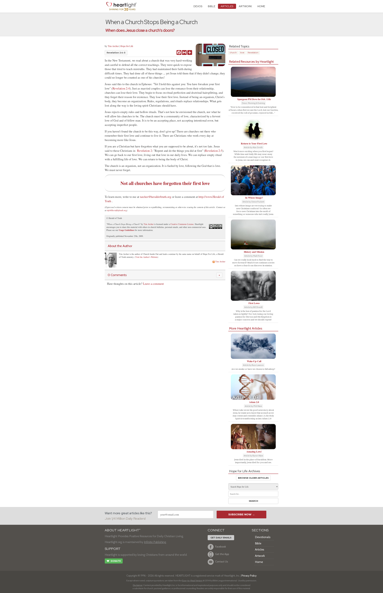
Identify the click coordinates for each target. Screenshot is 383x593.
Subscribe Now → (241, 514)
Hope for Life (126, 46)
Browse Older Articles (253, 478)
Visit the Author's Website (146, 257)
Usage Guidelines (126, 230)
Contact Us (221, 561)
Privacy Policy (249, 575)
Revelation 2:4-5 (116, 52)
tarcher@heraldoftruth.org (155, 197)
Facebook (220, 546)
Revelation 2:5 (213, 151)
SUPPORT (112, 549)
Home (259, 562)
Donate (114, 561)
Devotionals (262, 537)
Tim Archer (113, 46)
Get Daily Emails (221, 537)
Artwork (245, 6)
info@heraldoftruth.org (117, 210)
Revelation (253, 52)
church (233, 52)
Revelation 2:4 (121, 88)
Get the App (222, 554)
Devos (197, 6)
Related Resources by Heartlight (251, 61)
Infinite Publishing (155, 542)
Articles (227, 6)
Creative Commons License (182, 224)
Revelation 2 (144, 151)
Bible (211, 6)
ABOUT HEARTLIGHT (122, 530)
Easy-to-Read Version (192, 580)
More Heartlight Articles (245, 328)
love (242, 52)
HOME (261, 6)
